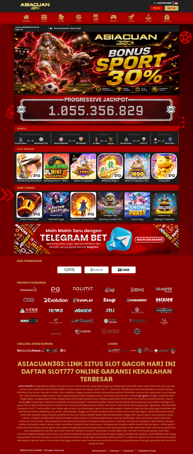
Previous (16, 63)
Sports (78, 21)
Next (175, 63)
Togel (95, 21)
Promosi (167, 21)
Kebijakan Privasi (147, 450)
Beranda (26, 21)
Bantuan (114, 450)
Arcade (148, 21)
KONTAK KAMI (164, 3)
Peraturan (129, 450)
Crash (131, 21)
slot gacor (143, 395)
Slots (44, 21)
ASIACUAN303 (25, 386)
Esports (114, 21)
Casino (61, 21)
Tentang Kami (99, 450)
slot (28, 402)
